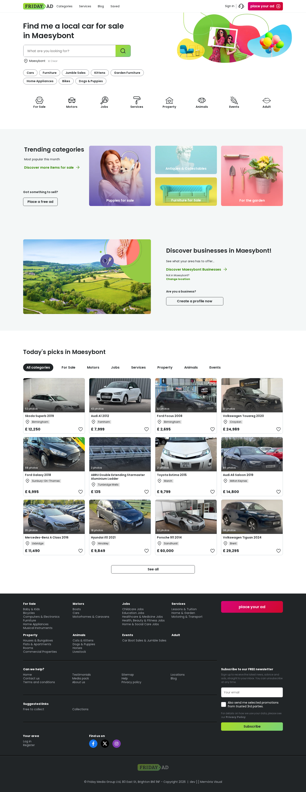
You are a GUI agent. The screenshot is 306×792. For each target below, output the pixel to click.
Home (27, 675)
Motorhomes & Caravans (91, 617)
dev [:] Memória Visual (206, 782)
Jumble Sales (75, 73)
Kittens (99, 73)
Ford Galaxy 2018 (38, 475)
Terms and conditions (39, 682)
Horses (77, 648)
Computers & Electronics (41, 617)
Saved (115, 6)
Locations (178, 675)
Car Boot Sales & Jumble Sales (144, 640)
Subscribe (252, 726)
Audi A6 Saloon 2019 (238, 475)
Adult (176, 635)
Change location (178, 279)
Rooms (28, 648)
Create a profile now (194, 301)
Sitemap (128, 675)
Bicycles (29, 613)
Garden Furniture (127, 73)
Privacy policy (131, 682)
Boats (77, 609)
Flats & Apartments (37, 644)
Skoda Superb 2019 (39, 416)
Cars (30, 73)
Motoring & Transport (187, 617)
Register (29, 745)
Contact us (31, 678)
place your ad (262, 6)
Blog (101, 6)
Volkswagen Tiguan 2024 (242, 537)
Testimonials (81, 675)
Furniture (50, 73)
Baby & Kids (31, 609)
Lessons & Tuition (184, 609)
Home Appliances (40, 81)
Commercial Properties (40, 652)
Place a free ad (40, 201)
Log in (27, 741)
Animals (191, 367)
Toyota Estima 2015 (172, 475)
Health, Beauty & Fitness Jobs (143, 620)
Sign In (229, 6)
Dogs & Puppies (91, 81)
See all (153, 569)
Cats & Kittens (83, 640)
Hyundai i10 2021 (103, 537)
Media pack (80, 678)
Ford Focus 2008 (169, 416)
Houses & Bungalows (38, 640)
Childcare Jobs (133, 609)
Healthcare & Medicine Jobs (142, 617)
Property (165, 367)
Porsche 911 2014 (169, 537)
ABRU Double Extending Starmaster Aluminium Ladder (118, 477)
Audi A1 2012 (100, 416)
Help (125, 678)
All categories (38, 367)
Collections (80, 709)
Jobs (115, 367)
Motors (93, 367)
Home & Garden (183, 613)
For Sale (68, 367)
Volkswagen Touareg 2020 (243, 416)
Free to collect (33, 709)
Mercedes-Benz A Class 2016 (46, 537)
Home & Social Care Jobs (140, 624)
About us (78, 682)
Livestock (79, 652)
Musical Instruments (37, 628)
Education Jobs (133, 613)
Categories (64, 6)
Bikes (66, 81)
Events (215, 367)
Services (85, 6)
